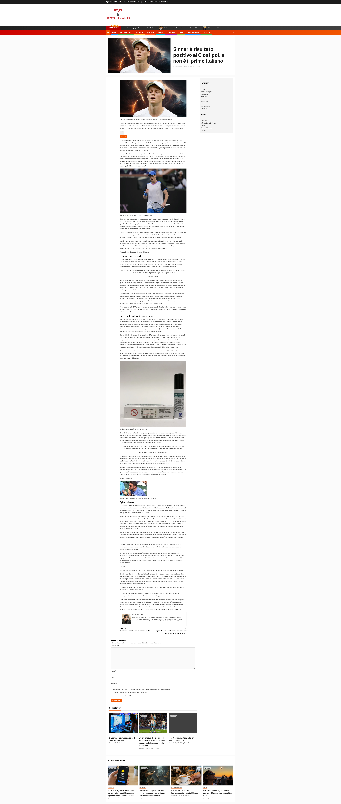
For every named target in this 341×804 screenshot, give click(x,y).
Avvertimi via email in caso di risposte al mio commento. (130, 692)
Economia (150, 32)
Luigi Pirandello (179, 66)
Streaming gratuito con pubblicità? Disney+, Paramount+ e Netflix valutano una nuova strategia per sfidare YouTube (230, 28)
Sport (181, 32)
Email (113, 677)
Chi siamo (122, 1)
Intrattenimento (193, 32)
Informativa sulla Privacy (134, 1)
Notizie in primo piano (176, 787)
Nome (113, 671)
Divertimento (143, 787)
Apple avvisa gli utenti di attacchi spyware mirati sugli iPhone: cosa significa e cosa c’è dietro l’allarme (121, 793)
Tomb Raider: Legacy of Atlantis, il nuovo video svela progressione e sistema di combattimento (153, 793)
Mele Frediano (123, 743)
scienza (160, 32)
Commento (115, 646)
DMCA (145, 1)
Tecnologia (171, 32)
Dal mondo (139, 32)
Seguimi (123, 136)
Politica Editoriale (154, 1)
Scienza (205, 787)
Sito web (114, 683)
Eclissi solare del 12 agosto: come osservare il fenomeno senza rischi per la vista (166, 28)
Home (114, 32)
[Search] (233, 32)
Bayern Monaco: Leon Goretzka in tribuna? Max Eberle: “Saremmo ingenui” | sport (171, 631)
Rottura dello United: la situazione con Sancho (135, 630)
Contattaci (164, 1)
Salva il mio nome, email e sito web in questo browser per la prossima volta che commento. (141, 690)
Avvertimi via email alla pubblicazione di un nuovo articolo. (130, 696)
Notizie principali (126, 32)
